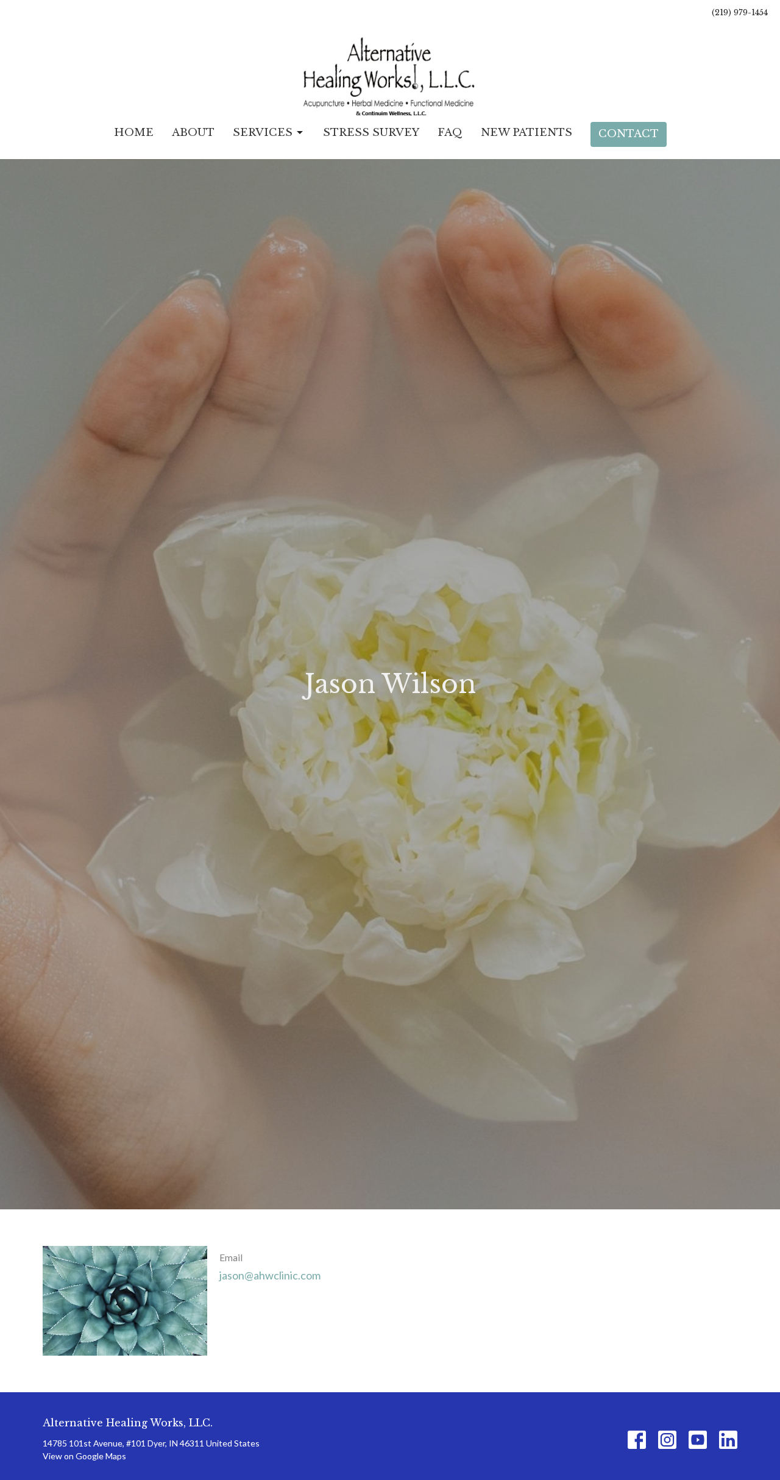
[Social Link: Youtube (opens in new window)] (698, 1440)
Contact (628, 133)
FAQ (450, 132)
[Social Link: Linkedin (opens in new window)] (728, 1440)
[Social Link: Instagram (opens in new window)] (667, 1440)
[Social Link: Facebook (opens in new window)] (637, 1440)
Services (262, 132)
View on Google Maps (84, 1456)
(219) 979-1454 (740, 12)
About (193, 132)
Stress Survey (371, 132)
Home (134, 132)
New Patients (526, 132)
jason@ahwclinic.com (270, 1275)
